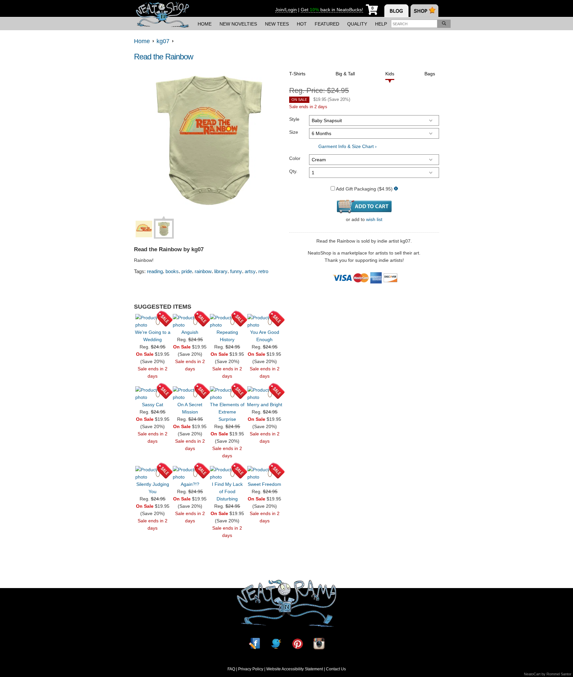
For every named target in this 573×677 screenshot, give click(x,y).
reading (155, 271)
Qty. (293, 171)
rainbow (203, 271)
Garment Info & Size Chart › (347, 146)
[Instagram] (319, 643)
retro (263, 271)
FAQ (231, 669)
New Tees (277, 24)
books (172, 271)
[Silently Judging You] (152, 473)
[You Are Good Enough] (265, 321)
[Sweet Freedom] (265, 473)
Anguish (189, 332)
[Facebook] (254, 643)
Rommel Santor (558, 674)
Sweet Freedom (264, 484)
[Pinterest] (297, 643)
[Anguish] (190, 321)
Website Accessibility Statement (294, 669)
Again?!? (190, 484)
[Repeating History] (227, 321)
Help (381, 24)
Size (293, 132)
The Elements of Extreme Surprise (227, 412)
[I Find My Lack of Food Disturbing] (227, 473)
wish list (374, 219)
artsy (250, 271)
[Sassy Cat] (152, 393)
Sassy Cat (152, 404)
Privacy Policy (250, 669)
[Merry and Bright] (265, 393)
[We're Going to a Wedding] (152, 321)
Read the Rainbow (163, 56)
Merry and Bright (264, 404)
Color (294, 158)
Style (294, 119)
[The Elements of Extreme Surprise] (227, 393)
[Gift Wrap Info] (396, 189)
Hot (302, 24)
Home (205, 24)
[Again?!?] (190, 473)
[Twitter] (276, 643)
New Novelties (238, 24)
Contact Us (336, 669)
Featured (327, 24)
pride (186, 271)
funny (236, 271)
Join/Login (286, 9)
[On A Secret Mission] (190, 393)
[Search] (444, 24)
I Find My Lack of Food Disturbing (227, 491)
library (220, 271)
